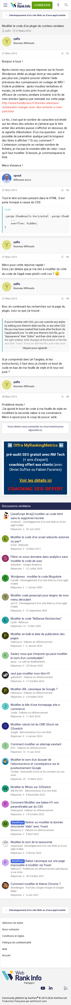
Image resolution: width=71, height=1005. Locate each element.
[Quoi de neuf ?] (58, 5)
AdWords (23, 545)
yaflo (8, 30)
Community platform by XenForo (34, 998)
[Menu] (5, 5)
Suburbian (16, 564)
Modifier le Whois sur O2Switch (31, 787)
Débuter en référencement (38, 642)
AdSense (23, 622)
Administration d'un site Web (35, 732)
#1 (67, 53)
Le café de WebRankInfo (32, 661)
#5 (67, 396)
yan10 (14, 603)
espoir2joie (17, 846)
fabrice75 (16, 868)
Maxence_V (17, 830)
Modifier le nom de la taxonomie (31, 842)
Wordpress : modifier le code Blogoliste (36, 576)
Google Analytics (32, 564)
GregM (14, 732)
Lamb (14, 622)
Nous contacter (10, 929)
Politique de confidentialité (16, 942)
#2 (67, 190)
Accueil (6, 955)
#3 (67, 257)
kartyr (14, 661)
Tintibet (15, 771)
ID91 (13, 748)
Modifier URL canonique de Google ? (34, 689)
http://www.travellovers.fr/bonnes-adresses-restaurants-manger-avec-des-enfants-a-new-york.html (32, 107)
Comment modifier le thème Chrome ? (36, 884)
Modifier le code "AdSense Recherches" (36, 618)
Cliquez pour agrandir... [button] (36, 348)
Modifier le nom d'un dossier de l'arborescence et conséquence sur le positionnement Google (35, 764)
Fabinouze (16, 642)
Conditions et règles (13, 936)
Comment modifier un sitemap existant (36, 744)
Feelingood (17, 810)
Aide (4, 949)
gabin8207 (16, 677)
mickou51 (16, 522)
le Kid (14, 545)
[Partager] (62, 53)
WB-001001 (17, 790)
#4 (67, 298)
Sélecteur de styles (12, 923)
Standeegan (17, 887)
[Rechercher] (66, 5)
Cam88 (15, 580)
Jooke (14, 712)
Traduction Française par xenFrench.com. (24, 1001)
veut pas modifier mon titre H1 (30, 673)
